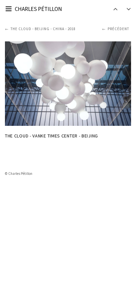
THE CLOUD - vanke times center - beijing (51, 136)
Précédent (118, 28)
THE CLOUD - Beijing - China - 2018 (43, 28)
